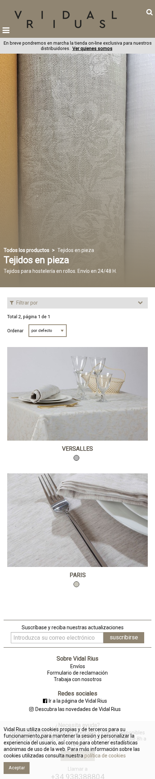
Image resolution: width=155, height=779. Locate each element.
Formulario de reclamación (77, 673)
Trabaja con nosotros (78, 679)
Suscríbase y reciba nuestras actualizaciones (73, 627)
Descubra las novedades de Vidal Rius (77, 709)
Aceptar (17, 767)
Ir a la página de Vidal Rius (78, 701)
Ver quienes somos (92, 48)
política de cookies (104, 755)
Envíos (77, 666)
